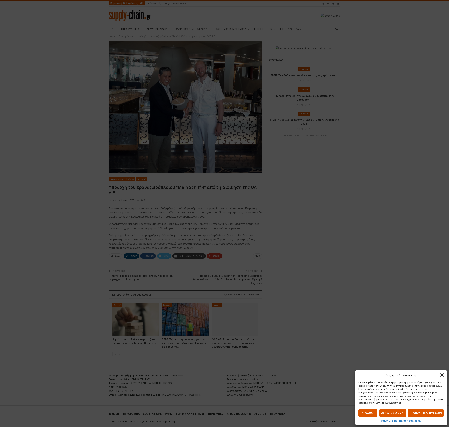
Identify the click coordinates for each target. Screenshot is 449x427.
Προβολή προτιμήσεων (426, 413)
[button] (442, 375)
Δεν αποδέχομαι (392, 413)
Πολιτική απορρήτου (410, 420)
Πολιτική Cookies (388, 420)
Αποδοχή (368, 413)
